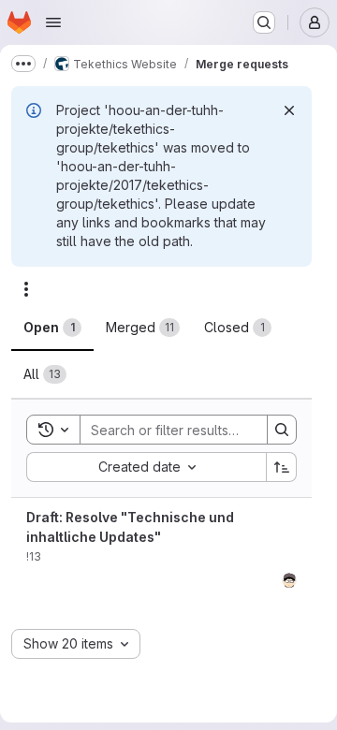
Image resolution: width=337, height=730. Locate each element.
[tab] (52, 327)
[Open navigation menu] (53, 22)
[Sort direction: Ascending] (282, 467)
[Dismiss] (289, 110)
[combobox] (146, 467)
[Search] (282, 430)
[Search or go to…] (264, 22)
